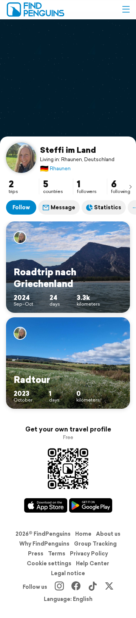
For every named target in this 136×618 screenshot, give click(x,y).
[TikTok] (92, 587)
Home (83, 534)
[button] (126, 9)
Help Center (92, 563)
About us (108, 534)
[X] (109, 587)
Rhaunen (55, 168)
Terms (56, 553)
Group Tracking (95, 543)
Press (35, 553)
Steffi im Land (68, 149)
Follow (21, 207)
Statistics (107, 207)
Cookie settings (49, 563)
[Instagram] (59, 587)
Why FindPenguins (44, 543)
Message (63, 207)
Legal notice (68, 573)
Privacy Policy (89, 553)
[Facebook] (75, 587)
